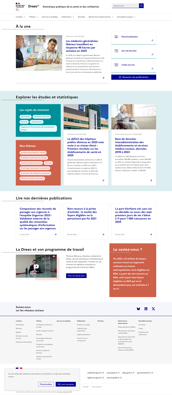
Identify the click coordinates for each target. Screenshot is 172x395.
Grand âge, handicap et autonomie (35, 168)
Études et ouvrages (83, 325)
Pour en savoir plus (76, 275)
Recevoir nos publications (135, 77)
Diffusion (19, 328)
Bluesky (138, 309)
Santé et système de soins (31, 163)
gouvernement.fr (144, 373)
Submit (141, 5)
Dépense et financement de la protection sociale (37, 128)
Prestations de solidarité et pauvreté (35, 173)
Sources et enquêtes (50, 17)
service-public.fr (113, 377)
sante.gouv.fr (112, 373)
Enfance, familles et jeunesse (32, 178)
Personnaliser (46, 384)
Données (81, 17)
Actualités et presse (125, 17)
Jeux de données (129, 50)
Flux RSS (85, 387)
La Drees (19, 17)
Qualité (18, 332)
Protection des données (24, 342)
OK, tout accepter (66, 384)
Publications (66, 17)
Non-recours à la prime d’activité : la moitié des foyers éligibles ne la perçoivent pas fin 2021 (82, 214)
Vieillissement (36, 122)
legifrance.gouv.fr (94, 377)
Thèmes (32, 17)
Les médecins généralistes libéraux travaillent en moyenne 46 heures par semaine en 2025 (82, 46)
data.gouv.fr (127, 373)
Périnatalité (25, 116)
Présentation (20, 325)
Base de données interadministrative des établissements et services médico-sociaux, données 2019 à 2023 (131, 145)
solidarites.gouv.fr (94, 373)
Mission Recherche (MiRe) (126, 327)
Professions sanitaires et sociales (34, 158)
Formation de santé (41, 116)
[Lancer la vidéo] (36, 266)
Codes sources (128, 64)
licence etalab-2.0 (63, 392)
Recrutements (97, 387)
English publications (83, 335)
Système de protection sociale (33, 152)
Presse (141, 328)
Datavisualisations (130, 36)
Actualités (142, 325)
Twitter (153, 309)
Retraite (24, 122)
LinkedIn (146, 309)
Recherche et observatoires (100, 17)
